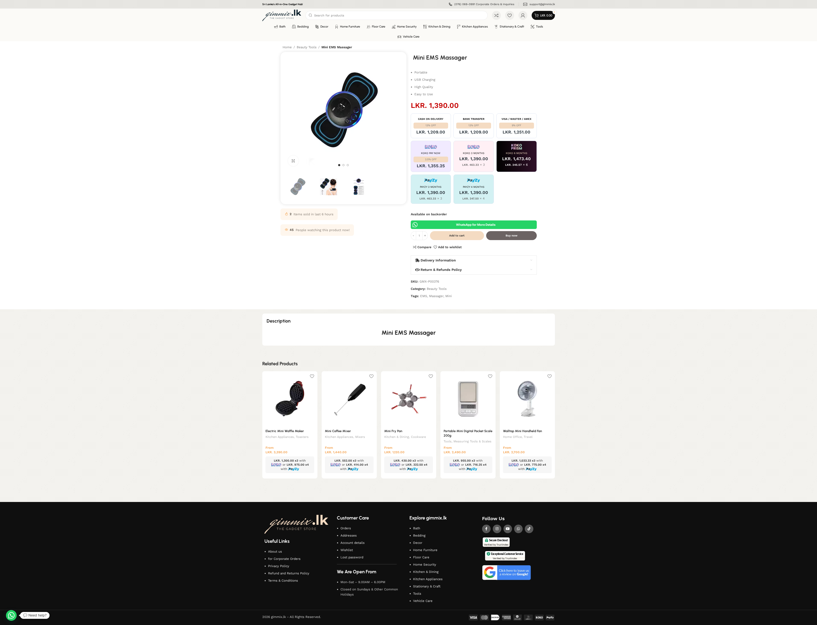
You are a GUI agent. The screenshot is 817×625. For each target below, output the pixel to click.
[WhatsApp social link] (518, 529)
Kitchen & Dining (396, 437)
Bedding (419, 535)
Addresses (348, 535)
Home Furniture (425, 550)
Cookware (418, 437)
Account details (352, 543)
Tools (448, 441)
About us (275, 551)
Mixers (360, 437)
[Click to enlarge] (293, 161)
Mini (448, 296)
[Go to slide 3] (348, 165)
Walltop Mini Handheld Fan (522, 431)
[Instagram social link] (497, 529)
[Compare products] (496, 15)
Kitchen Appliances (279, 437)
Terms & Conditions (283, 580)
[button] (11, 615)
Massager (436, 296)
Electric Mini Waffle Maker (284, 431)
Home (287, 47)
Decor (417, 543)
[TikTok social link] (529, 529)
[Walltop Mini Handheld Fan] (527, 398)
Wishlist (346, 550)
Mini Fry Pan (393, 431)
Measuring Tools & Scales (472, 441)
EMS (423, 296)
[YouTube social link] (507, 529)
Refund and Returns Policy (288, 573)
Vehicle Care (423, 601)
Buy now (511, 235)
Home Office (512, 437)
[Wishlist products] (509, 15)
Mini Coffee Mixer (338, 431)
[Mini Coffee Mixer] (349, 398)
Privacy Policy (278, 566)
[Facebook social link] (486, 529)
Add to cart (457, 235)
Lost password (351, 557)
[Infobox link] (481, 4)
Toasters (302, 437)
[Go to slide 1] (339, 165)
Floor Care (421, 557)
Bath (416, 528)
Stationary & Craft (426, 586)
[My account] (523, 15)
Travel (528, 437)
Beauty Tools (307, 47)
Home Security (424, 564)
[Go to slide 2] (343, 165)
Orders (345, 528)
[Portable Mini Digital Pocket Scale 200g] (468, 398)
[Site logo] (281, 15)
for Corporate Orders (284, 559)
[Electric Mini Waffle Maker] (289, 398)
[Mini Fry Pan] (408, 398)
